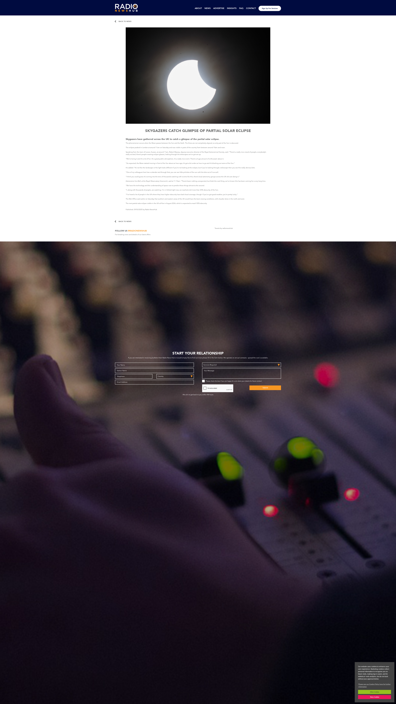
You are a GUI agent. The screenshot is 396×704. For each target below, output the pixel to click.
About (198, 8)
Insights (231, 8)
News (207, 8)
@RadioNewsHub (137, 231)
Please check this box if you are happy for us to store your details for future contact (234, 381)
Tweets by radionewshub (224, 228)
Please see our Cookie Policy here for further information (374, 685)
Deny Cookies (374, 697)
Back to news (125, 21)
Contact (251, 8)
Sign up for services (270, 8)
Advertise (218, 8)
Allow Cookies (374, 692)
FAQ (241, 8)
